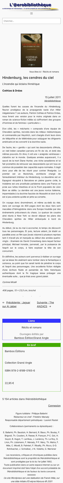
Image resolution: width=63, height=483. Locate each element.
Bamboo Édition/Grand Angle (31, 337)
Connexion (54, 405)
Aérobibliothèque (52, 100)
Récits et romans (51, 71)
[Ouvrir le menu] (31, 13)
